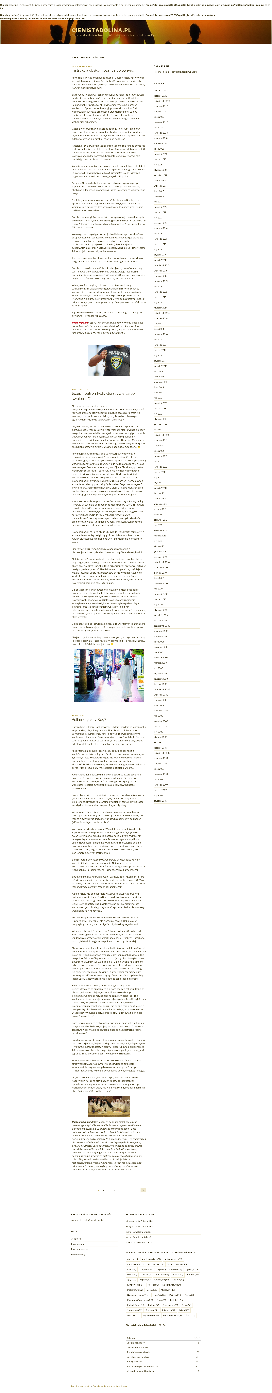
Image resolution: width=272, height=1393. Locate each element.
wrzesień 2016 (161, 228)
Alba (128, 1242)
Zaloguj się (76, 1238)
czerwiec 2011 (160, 520)
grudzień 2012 (160, 424)
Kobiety (178, 1279)
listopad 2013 (160, 371)
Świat (190, 1315)
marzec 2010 (160, 599)
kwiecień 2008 (161, 721)
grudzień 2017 (160, 175)
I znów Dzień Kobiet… (144, 1221)
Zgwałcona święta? (142, 1232)
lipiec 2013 (159, 387)
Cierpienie (146, 1269)
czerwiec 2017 (160, 196)
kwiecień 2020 (161, 133)
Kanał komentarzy (79, 1249)
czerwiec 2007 (161, 774)
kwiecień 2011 (160, 530)
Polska (189, 1295)
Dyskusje (192, 1269)
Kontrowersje (135, 1285)
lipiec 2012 (159, 451)
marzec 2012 (160, 472)
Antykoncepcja (173, 1259)
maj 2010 (158, 588)
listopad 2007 (160, 748)
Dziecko (146, 1274)
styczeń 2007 (160, 801)
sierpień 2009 (160, 636)
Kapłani (145, 1279)
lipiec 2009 (159, 642)
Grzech (178, 1274)
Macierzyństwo (171, 1285)
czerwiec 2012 (160, 456)
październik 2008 (162, 689)
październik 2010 (162, 562)
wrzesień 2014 (161, 318)
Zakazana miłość (172, 1315)
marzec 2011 (160, 535)
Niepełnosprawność (138, 1295)
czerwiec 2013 (160, 392)
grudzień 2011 (160, 488)
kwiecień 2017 (160, 207)
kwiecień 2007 (161, 785)
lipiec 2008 (159, 705)
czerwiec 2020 (161, 122)
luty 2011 (158, 541)
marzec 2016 (160, 244)
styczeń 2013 (160, 419)
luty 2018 (158, 164)
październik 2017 (161, 180)
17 (114, 1190)
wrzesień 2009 (161, 631)
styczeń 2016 (160, 254)
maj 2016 (158, 233)
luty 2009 (158, 668)
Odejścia (160, 1295)
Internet (193, 1274)
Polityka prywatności (80, 1386)
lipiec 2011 (158, 514)
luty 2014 (158, 355)
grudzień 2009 (161, 615)
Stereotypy (134, 1310)
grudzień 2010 (160, 551)
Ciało (131, 1269)
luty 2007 (158, 795)
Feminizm (162, 1274)
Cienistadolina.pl (102, 30)
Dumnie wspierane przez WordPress (110, 1386)
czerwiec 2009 (161, 647)
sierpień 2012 (160, 445)
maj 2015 (158, 286)
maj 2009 (158, 652)
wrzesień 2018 (161, 138)
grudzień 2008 (161, 679)
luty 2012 (158, 477)
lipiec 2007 (159, 769)
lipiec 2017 (159, 191)
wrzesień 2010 (161, 567)
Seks (186, 1305)
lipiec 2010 (159, 578)
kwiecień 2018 (160, 154)
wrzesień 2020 (161, 106)
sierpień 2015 (160, 276)
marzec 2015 (160, 297)
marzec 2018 (160, 159)
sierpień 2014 (160, 323)
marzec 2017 (160, 212)
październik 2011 (161, 498)
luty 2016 (158, 249)
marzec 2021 (160, 90)
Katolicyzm (161, 1279)
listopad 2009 (160, 620)
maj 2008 (158, 716)
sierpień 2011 (160, 509)
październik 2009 (162, 626)
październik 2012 (161, 435)
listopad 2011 (160, 493)
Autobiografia (135, 1264)
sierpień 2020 (160, 111)
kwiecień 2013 (160, 403)
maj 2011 (158, 525)
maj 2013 (158, 398)
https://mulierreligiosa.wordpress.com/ (103, 409)
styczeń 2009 (160, 673)
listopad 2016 (160, 223)
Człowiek (175, 1269)
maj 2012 (158, 461)
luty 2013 (158, 414)
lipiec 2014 (159, 329)
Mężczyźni (168, 1290)
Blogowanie (155, 1264)
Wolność (133, 1315)
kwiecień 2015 (160, 292)
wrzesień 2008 (161, 695)
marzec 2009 (160, 663)
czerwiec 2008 (161, 710)
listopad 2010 (160, 557)
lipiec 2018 (159, 149)
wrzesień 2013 (160, 382)
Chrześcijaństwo (177, 1264)
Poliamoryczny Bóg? (89, 719)
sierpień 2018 (160, 143)
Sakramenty (170, 1305)
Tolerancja (169, 1310)
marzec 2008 (160, 726)
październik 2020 (162, 101)
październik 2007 (162, 753)
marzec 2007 (160, 790)
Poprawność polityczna (140, 1300)
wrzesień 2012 (160, 440)
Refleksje (176, 1300)
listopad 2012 (160, 429)
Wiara (184, 1310)
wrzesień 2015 (161, 270)
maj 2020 (158, 127)
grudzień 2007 (161, 742)
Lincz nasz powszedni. (141, 1242)
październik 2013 (161, 376)
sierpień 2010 (160, 573)
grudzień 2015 (160, 260)
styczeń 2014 (160, 361)
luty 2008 (158, 732)
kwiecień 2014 (160, 345)
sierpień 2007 (160, 763)
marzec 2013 (160, 408)
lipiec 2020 (159, 117)
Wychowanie (151, 1315)
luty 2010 (158, 604)
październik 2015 (162, 265)
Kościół (153, 1285)
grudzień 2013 (160, 366)
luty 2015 (158, 302)
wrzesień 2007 (161, 758)
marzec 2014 (160, 350)
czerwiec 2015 (161, 281)
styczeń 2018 (160, 170)
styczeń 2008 (160, 737)
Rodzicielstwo (135, 1305)
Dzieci (132, 1274)
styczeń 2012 (160, 482)
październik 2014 (162, 313)
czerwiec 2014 (161, 334)
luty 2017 (158, 217)
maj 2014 (158, 339)
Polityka (175, 1295)
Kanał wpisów (77, 1244)
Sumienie (152, 1310)
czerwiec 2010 (161, 583)
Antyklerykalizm (151, 1259)
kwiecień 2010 (161, 594)
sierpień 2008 (160, 700)
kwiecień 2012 (160, 467)
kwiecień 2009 (161, 657)
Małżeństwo (135, 1290)
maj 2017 (158, 201)
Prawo (161, 1300)
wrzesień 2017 (160, 186)
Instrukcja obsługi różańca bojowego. (103, 70)
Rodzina (154, 1305)
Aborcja (132, 1259)
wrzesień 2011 (160, 504)
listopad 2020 (160, 96)
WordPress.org (78, 1254)
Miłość (152, 1290)
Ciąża (161, 1269)
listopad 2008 (160, 684)
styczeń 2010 (160, 610)
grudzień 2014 (160, 307)
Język (131, 1279)
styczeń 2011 (160, 546)
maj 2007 (158, 779)
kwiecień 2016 (160, 239)
